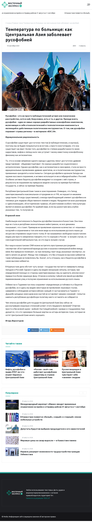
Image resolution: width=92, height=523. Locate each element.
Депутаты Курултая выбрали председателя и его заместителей (52, 429)
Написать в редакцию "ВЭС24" (38, 498)
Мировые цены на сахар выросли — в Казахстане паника (48, 440)
